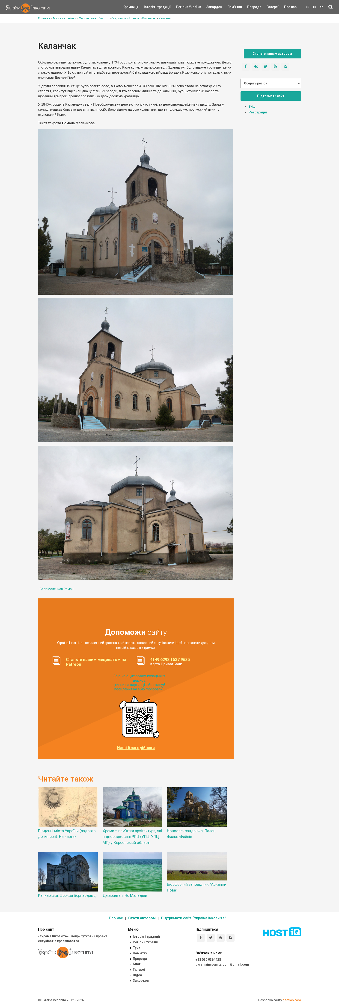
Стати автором (142, 918)
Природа (250, 7)
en (321, 7)
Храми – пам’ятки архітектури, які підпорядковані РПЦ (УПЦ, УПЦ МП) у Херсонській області (132, 836)
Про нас (290, 7)
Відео (137, 975)
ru (314, 7)
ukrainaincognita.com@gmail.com (222, 964)
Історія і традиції (151, 7)
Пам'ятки (231, 7)
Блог (137, 964)
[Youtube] (221, 938)
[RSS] (230, 938)
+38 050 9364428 (208, 959)
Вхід (252, 106)
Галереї (273, 7)
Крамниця (131, 7)
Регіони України (182, 7)
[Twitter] (211, 938)
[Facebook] (201, 938)
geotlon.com (292, 1000)
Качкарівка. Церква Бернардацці (67, 895)
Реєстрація (258, 112)
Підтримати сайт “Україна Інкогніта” (193, 918)
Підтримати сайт (270, 96)
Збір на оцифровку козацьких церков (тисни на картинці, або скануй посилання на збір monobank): (139, 683)
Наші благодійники (136, 747)
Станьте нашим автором (272, 53)
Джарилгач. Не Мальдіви (125, 895)
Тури (136, 947)
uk (307, 7)
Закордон (210, 7)
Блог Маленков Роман (57, 589)
